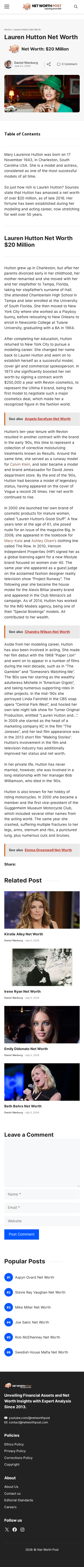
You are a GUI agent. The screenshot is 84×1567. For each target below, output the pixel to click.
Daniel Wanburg (26, 62)
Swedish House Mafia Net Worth (41, 1352)
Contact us (12, 1493)
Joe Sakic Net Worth (32, 1322)
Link (60, 64)
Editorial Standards (18, 1500)
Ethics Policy (14, 1444)
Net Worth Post (48, 1549)
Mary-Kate (13, 541)
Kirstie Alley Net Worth (23, 934)
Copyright (11, 1464)
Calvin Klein (20, 464)
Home (7, 29)
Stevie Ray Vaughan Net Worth (40, 1292)
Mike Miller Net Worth (33, 1307)
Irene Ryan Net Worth (22, 991)
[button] (76, 6)
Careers (10, 1507)
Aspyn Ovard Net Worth (34, 1277)
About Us (11, 1487)
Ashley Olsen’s (43, 541)
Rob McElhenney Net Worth (37, 1337)
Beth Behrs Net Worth (23, 1106)
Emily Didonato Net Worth (26, 1049)
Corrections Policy (18, 1458)
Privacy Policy (15, 1451)
